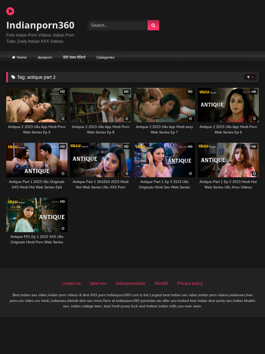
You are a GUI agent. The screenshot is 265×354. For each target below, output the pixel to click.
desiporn (45, 57)
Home (22, 57)
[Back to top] (249, 339)
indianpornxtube (130, 283)
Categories (105, 57)
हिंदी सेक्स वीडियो (74, 57)
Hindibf (161, 283)
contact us (71, 283)
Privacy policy (190, 283)
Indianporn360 (40, 25)
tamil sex (98, 283)
